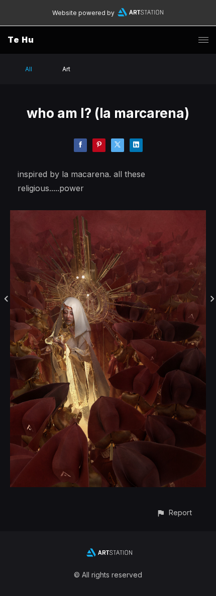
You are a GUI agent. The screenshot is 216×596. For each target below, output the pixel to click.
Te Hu (21, 40)
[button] (174, 512)
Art (66, 69)
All (28, 69)
